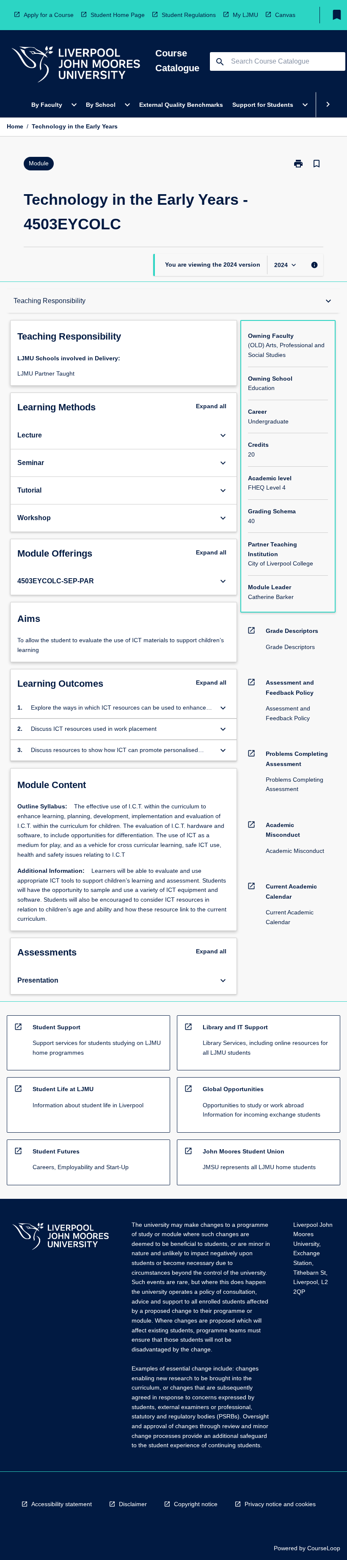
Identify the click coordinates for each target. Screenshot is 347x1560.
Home (15, 126)
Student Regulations (189, 14)
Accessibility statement (61, 1504)
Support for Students (262, 104)
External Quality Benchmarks (181, 104)
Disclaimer (133, 1504)
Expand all (211, 406)
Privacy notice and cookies (280, 1504)
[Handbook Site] (60, 1237)
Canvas (285, 14)
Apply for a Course (49, 14)
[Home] (76, 65)
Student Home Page (118, 14)
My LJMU (245, 14)
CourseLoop (323, 1548)
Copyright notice (196, 1504)
